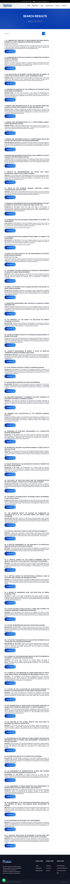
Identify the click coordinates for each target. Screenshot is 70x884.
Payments (48, 865)
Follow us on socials (61, 870)
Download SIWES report (62, 868)
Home (28, 5)
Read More (9, 51)
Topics (42, 5)
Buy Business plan (61, 865)
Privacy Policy (64, 881)
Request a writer (49, 5)
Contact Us (64, 5)
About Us (48, 870)
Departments (35, 5)
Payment (57, 5)
